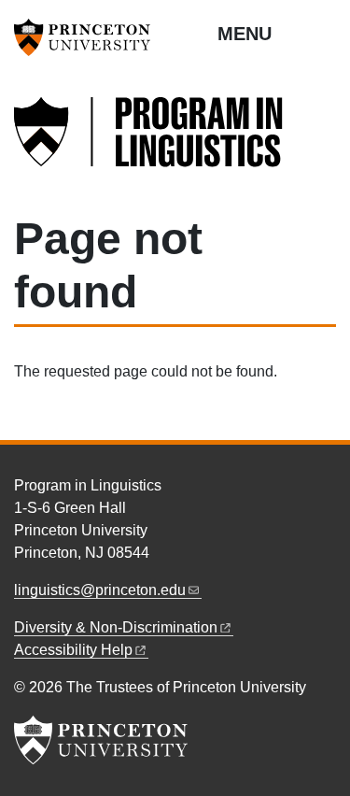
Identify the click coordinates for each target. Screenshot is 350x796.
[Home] (149, 142)
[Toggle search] (324, 33)
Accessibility (73, 650)
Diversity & (115, 627)
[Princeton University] (88, 37)
